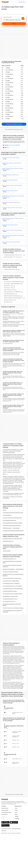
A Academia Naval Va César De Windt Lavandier (13, 530)
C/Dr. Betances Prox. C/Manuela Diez (11, 580)
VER (24, 255)
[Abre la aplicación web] (5, 825)
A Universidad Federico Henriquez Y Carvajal (12, 522)
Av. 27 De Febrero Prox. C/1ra (9, 601)
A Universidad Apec (7, 515)
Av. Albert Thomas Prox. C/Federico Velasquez (13, 607)
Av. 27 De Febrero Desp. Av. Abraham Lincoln (12, 593)
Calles (16, 812)
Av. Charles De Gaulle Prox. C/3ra (10, 598)
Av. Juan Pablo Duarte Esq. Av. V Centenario (12, 586)
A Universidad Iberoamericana (9, 520)
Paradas (16, 814)
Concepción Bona (7, 550)
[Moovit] (5, 2)
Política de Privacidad (16, 828)
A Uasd (4, 510)
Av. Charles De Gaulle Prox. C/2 (9, 558)
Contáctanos (3, 830)
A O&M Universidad (7, 528)
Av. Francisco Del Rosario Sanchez (10, 571)
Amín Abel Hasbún (19, 569)
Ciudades (16, 816)
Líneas (16, 808)
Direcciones (17, 818)
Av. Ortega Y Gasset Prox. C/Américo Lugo (12, 578)
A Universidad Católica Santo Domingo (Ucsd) (13, 512)
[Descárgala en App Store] (14, 822)
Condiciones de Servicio (6, 828)
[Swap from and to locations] (22, 18)
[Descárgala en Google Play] (5, 822)
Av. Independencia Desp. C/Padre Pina (11, 583)
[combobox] (14, 17)
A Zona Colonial (16, 528)
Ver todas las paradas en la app (14, 124)
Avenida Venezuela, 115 (8, 541)
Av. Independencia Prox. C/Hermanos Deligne (12, 588)
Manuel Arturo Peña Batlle (8, 569)
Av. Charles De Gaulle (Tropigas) (10, 591)
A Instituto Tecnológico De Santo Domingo (12, 517)
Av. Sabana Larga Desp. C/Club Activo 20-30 (12, 538)
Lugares (16, 810)
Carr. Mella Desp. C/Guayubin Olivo (10, 596)
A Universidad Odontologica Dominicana (11, 525)
